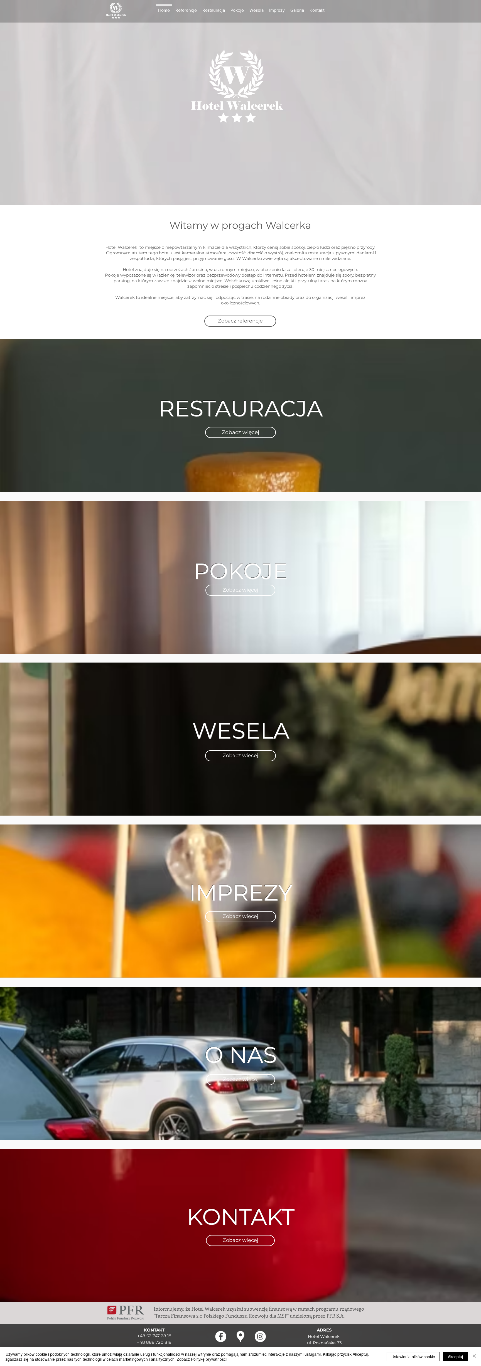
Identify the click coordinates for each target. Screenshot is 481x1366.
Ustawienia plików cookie (413, 1356)
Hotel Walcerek (121, 247)
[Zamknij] (474, 1357)
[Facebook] (220, 1336)
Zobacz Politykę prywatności (202, 1359)
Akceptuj (455, 1356)
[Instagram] (260, 1336)
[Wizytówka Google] (240, 1336)
